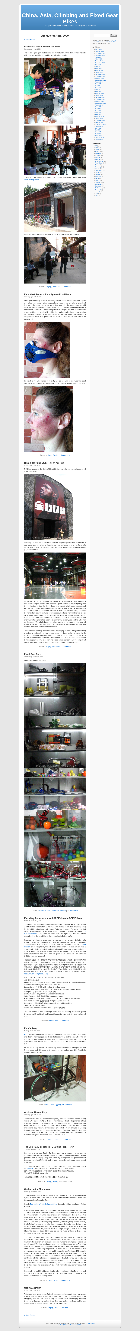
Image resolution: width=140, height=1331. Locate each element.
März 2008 (98, 135)
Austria (97, 149)
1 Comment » (66, 287)
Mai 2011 (98, 65)
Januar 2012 (99, 61)
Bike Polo (98, 153)
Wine (96, 195)
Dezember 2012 (100, 53)
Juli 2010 (98, 84)
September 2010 (100, 80)
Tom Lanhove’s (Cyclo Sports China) (43, 1204)
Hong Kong (98, 170)
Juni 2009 (98, 109)
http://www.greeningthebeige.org (36, 974)
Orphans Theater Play (35, 1112)
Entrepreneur (99, 161)
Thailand (98, 190)
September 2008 (100, 124)
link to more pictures (31, 180)
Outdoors (98, 186)
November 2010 (100, 76)
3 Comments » (72, 911)
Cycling (56, 455)
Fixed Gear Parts (32, 654)
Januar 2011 (99, 72)
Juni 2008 (98, 130)
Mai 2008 (98, 132)
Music (97, 180)
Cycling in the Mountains (37, 1189)
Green (55, 1021)
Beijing (48, 287)
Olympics (98, 184)
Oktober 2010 (99, 78)
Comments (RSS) (75, 1325)
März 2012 (98, 59)
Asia (96, 147)
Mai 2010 (98, 88)
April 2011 (98, 66)
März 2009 (98, 114)
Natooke (63, 911)
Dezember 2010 (100, 74)
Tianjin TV (30, 1169)
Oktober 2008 (99, 122)
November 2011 (100, 63)
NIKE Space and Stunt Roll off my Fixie (44, 463)
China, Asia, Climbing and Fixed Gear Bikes (70, 18)
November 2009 (100, 99)
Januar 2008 (99, 139)
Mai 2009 (98, 111)
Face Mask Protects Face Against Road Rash (47, 294)
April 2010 (98, 89)
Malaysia (98, 176)
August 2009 (99, 105)
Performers (56, 1139)
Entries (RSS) (63, 1325)
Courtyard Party (32, 1288)
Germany (98, 167)
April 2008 (98, 134)
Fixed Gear (56, 287)
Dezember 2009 (100, 97)
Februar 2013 (99, 51)
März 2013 (98, 49)
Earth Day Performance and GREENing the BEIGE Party (53, 918)
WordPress (91, 1323)
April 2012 (98, 57)
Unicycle (97, 192)
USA (96, 193)
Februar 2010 (99, 93)
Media (97, 178)
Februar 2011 (99, 70)
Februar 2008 (99, 137)
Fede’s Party (30, 1028)
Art (96, 145)
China (50, 455)
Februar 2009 (99, 116)
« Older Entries (29, 40)
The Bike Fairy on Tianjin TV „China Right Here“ (49, 1147)
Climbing (97, 157)
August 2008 (99, 126)
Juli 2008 (98, 128)
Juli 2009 (98, 107)
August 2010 (99, 82)
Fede (26, 1035)
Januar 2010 (99, 95)
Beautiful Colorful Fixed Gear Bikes (42, 46)
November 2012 (100, 55)
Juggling (57, 1105)
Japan (97, 172)
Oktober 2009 (99, 101)
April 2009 (98, 112)
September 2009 (100, 103)
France (97, 165)
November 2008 (100, 120)
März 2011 (98, 68)
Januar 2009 (99, 118)
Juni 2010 (98, 86)
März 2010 (98, 91)
